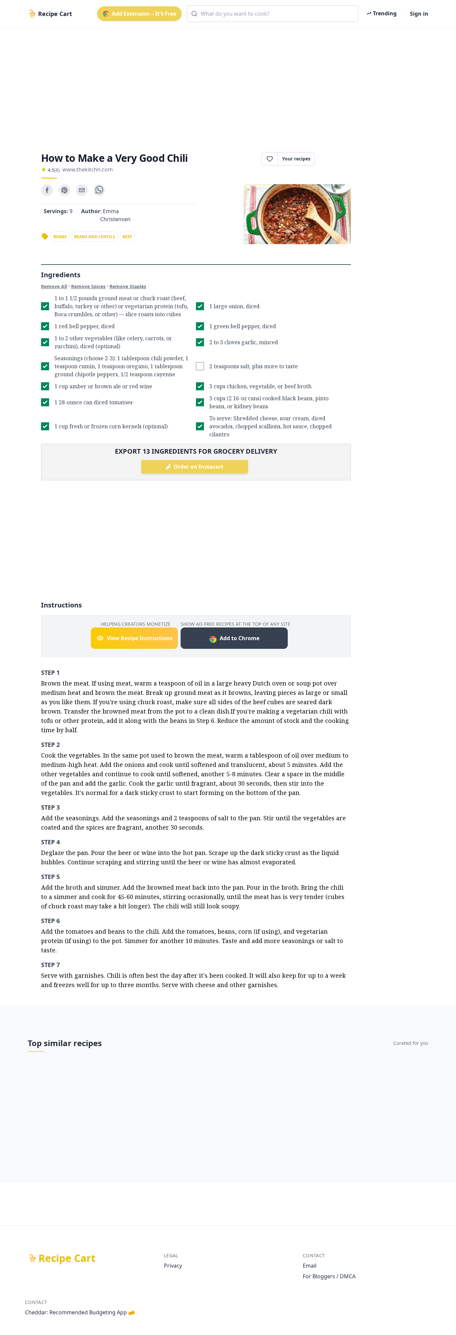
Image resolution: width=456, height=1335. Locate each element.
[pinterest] (64, 190)
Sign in (419, 13)
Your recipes (296, 158)
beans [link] (60, 237)
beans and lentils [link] (94, 237)
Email (309, 1265)
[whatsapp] (99, 190)
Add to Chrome (239, 638)
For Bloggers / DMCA (329, 1276)
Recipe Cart (66, 1258)
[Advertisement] (225, 84)
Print (336, 158)
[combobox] (272, 13)
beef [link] (127, 237)
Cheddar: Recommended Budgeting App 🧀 (80, 1312)
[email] (82, 190)
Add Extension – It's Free (144, 13)
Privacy (173, 1265)
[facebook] (47, 190)
